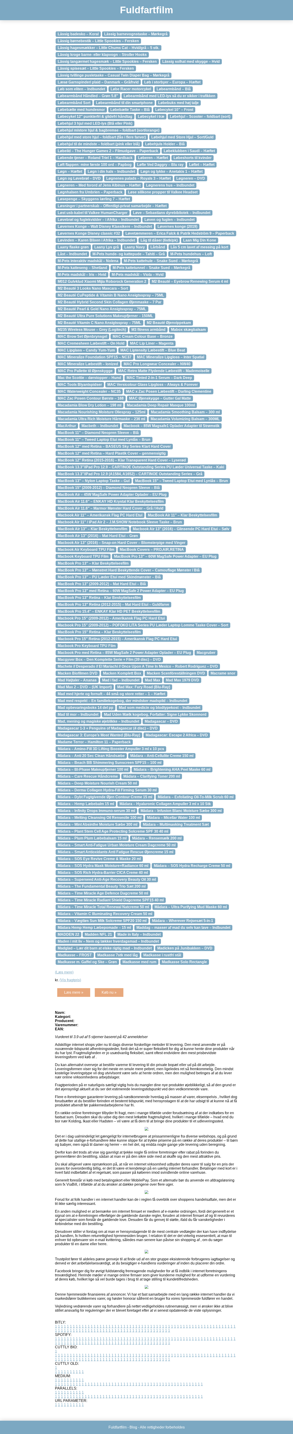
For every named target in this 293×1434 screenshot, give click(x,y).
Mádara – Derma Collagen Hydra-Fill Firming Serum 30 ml (107, 790)
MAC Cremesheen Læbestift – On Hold (91, 343)
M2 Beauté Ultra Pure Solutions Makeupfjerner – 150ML (105, 316)
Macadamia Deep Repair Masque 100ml (161, 405)
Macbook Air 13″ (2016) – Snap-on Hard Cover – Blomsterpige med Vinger (121, 543)
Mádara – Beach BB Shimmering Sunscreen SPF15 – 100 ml (109, 763)
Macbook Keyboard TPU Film (83, 556)
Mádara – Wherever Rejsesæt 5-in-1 (182, 921)
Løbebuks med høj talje (178, 103)
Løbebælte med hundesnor (81, 110)
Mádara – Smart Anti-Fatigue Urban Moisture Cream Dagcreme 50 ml (117, 845)
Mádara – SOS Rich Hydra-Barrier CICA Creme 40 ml (103, 873)
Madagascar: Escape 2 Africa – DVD (177, 735)
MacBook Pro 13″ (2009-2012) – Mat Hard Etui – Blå (102, 584)
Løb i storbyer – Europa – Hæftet (172, 82)
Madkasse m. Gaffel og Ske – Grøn (87, 962)
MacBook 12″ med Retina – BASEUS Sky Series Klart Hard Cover (114, 446)
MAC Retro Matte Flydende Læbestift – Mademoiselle (163, 371)
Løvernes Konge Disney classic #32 (89, 233)
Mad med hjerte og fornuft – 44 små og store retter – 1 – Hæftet (111, 694)
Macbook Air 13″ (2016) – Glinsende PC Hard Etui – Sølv (181, 529)
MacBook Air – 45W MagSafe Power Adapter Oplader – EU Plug (112, 494)
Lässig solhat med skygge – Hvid (191, 61)
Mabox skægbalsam (188, 330)
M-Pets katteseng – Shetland (82, 268)
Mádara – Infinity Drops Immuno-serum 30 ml (96, 811)
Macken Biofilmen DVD (78, 673)
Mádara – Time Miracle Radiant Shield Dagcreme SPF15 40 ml (111, 900)
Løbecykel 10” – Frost (174, 110)
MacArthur (67, 426)
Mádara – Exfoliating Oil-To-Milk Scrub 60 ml (195, 797)
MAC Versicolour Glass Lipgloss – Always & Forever (152, 385)
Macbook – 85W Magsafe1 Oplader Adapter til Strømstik (172, 426)
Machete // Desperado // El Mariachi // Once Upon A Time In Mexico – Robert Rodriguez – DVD (138, 666)
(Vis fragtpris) (70, 980)
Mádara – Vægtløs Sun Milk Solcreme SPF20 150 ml (102, 921)
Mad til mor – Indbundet (78, 714)
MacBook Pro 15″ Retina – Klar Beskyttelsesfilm (99, 632)
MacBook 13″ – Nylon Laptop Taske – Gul (94, 481)
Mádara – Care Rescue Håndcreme (88, 776)
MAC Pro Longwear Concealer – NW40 (157, 364)
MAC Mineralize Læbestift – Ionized (88, 364)
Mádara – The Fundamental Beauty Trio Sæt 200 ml (102, 886)
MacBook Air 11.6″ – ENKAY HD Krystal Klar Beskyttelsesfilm (111, 501)
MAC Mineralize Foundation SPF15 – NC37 (94, 357)
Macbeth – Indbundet (99, 426)
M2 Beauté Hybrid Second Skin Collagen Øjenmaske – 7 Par (109, 302)
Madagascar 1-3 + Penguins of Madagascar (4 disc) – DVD (108, 728)
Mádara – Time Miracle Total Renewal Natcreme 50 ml (103, 907)
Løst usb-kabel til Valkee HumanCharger (93, 213)
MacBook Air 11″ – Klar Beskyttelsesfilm (182, 515)
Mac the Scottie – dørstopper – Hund (89, 378)
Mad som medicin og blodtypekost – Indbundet (159, 708)
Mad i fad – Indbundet (120, 680)
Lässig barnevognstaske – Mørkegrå (136, 34)
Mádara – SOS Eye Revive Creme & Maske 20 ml (99, 859)
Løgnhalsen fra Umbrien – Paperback (90, 192)
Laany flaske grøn (73, 247)
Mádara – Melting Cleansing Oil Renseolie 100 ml (99, 818)
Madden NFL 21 (98, 934)
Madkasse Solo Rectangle (184, 962)
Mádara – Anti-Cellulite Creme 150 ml (161, 756)
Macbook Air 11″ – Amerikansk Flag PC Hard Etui (100, 515)
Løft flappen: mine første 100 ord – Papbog (95, 165)
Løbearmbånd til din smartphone (124, 103)
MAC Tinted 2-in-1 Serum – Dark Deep (159, 378)
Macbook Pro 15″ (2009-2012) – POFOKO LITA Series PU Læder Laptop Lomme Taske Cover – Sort (143, 625)
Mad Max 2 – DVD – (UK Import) (85, 687)
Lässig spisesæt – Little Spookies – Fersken (96, 68)
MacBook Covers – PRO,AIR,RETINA (152, 549)
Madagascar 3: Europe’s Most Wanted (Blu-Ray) (99, 735)
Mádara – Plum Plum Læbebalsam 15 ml (92, 838)
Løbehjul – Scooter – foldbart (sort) (200, 116)
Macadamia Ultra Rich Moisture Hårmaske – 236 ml (101, 419)
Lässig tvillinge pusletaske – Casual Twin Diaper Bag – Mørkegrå (113, 75)
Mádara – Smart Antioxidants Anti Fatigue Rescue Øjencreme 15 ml (115, 852)
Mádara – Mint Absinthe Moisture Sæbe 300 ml (97, 824)
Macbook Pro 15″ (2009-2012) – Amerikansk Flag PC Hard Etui (111, 618)
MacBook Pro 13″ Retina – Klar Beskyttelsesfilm (99, 598)
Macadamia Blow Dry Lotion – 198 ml (89, 405)
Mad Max (152, 680)
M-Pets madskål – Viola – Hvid (138, 275)
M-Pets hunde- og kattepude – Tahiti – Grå (128, 254)
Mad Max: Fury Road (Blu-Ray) (143, 687)
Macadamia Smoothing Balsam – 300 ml (185, 412)
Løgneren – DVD (190, 178)
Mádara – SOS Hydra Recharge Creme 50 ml (192, 866)
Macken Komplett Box (122, 673)
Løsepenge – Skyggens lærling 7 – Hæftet (94, 199)
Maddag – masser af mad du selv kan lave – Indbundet (183, 927)
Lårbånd (157, 247)
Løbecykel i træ (151, 116)
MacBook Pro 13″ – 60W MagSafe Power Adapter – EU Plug (165, 556)
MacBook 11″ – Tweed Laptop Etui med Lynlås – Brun (104, 439)
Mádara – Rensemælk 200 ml (157, 838)
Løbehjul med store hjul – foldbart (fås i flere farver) (102, 137)
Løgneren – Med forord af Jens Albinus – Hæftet (99, 185)
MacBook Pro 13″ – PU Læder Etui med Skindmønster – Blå (109, 577)
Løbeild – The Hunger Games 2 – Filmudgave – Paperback (108, 151)
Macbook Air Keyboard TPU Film (86, 549)
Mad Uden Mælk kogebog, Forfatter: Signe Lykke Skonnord (155, 714)
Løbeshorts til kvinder (193, 158)
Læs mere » (73, 992)
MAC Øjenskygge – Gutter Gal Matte (160, 398)
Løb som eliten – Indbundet (81, 89)
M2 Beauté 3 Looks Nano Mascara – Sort (93, 288)
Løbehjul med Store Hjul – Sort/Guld (182, 137)
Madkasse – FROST (75, 955)
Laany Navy (134, 247)
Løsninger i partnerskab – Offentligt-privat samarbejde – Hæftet (112, 206)
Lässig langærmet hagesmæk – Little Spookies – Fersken (107, 61)
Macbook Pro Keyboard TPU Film (87, 646)
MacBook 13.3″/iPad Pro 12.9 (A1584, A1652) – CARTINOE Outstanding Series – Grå (130, 474)
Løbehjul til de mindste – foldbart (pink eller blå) (99, 144)
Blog (133, 1427)
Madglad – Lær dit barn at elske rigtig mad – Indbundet (105, 948)
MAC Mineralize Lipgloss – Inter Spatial (170, 357)
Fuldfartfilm (146, 10)
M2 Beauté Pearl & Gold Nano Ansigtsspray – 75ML (102, 309)
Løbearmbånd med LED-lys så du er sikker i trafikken (169, 96)
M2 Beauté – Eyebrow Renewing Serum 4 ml (190, 281)
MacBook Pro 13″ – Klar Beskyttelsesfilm (93, 563)
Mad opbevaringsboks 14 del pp (85, 708)
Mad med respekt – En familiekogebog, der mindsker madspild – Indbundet (122, 701)
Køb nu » (109, 992)
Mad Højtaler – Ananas (77, 680)
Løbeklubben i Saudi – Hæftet (189, 151)
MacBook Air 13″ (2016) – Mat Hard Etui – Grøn (98, 536)
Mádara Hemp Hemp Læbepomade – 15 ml (94, 927)
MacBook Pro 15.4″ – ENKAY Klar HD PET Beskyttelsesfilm (109, 611)
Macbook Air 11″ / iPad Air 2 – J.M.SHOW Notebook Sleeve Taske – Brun (120, 522)
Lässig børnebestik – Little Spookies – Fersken (98, 41)
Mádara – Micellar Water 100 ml (173, 818)
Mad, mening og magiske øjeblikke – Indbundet (98, 721)
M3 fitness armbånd (148, 330)
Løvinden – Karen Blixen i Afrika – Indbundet (96, 240)
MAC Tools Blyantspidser (80, 385)
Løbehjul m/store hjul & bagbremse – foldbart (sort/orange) (108, 130)
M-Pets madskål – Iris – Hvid (82, 275)
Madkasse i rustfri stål (162, 955)
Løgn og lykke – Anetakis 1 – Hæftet (172, 171)
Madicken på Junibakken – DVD (184, 948)
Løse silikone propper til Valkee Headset (163, 192)
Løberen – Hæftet (153, 158)
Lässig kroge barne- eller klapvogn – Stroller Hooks (102, 55)
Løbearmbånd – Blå (174, 89)
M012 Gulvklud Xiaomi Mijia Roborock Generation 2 (102, 281)
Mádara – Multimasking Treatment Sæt (176, 824)
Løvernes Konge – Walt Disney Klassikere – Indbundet (105, 226)
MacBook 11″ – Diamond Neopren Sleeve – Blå (98, 433)
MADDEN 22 (68, 934)
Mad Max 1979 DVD (182, 680)
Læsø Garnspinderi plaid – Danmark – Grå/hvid (98, 82)
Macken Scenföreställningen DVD (176, 673)
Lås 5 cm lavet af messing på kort (199, 247)
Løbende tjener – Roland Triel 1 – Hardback (95, 158)
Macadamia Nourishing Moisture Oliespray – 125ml (101, 412)
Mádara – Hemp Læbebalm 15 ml (86, 804)
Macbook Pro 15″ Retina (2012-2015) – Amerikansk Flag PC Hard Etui (117, 639)
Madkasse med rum (139, 962)
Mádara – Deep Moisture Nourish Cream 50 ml (97, 783)
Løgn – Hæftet (70, 171)
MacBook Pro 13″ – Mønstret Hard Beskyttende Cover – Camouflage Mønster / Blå (129, 570)
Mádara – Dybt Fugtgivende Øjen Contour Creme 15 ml (105, 797)
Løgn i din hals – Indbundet (111, 171)
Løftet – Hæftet (201, 165)
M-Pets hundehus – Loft (191, 254)
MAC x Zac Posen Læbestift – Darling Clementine (168, 391)
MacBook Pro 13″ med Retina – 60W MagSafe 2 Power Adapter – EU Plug (121, 591)
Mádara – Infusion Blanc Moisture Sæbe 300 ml (181, 811)
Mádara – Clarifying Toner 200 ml (151, 776)
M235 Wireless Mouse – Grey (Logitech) (92, 330)
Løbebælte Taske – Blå (130, 110)
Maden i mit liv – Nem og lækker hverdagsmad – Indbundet (108, 941)
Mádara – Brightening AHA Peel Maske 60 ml (172, 769)
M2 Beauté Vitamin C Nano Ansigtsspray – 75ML (99, 323)
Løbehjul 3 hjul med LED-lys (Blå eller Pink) (95, 123)
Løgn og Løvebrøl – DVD (79, 178)
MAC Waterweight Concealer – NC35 (89, 391)
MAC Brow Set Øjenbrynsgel (82, 336)
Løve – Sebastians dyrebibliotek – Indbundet (171, 213)
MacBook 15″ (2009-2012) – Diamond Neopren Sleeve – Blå (109, 488)
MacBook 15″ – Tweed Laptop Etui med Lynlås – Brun (181, 481)
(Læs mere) (64, 972)
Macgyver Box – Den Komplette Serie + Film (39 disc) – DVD (109, 659)
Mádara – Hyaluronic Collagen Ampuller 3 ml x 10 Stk (165, 804)
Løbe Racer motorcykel (131, 89)
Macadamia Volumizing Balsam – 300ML (185, 419)
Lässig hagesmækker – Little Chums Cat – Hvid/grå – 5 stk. (108, 48)
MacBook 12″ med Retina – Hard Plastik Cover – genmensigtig (112, 453)
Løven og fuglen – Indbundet (169, 220)
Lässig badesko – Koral (78, 34)
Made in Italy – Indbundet (139, 934)
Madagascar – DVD (161, 721)
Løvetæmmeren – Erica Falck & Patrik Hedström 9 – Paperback (179, 233)
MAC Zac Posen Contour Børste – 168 (91, 398)
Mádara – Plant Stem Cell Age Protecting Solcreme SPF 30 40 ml (113, 831)
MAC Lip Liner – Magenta (152, 343)
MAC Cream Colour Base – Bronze (143, 336)
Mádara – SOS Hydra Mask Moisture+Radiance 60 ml (103, 866)
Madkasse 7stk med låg (117, 955)
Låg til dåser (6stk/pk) (159, 240)
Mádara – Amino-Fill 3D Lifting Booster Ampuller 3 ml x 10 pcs (111, 749)
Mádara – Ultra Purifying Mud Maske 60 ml (191, 907)
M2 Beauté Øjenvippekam (169, 323)
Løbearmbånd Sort (74, 103)
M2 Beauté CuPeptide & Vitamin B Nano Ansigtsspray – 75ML (111, 295)
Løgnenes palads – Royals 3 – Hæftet (138, 178)
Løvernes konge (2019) (177, 226)
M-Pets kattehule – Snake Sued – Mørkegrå (161, 261)
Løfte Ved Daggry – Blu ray (160, 165)
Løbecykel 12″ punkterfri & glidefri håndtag (95, 116)
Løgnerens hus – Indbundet (170, 185)
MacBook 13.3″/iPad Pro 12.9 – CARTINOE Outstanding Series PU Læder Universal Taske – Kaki (141, 467)
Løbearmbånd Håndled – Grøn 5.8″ (88, 96)
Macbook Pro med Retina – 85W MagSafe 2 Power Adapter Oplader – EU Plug (124, 653)
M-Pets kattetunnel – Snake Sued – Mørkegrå (151, 268)
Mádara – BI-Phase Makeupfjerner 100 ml (93, 769)
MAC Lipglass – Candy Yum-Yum (86, 350)
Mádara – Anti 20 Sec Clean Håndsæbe (91, 756)
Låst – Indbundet (72, 254)
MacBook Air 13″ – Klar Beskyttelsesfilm (92, 529)
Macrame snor (223, 673)
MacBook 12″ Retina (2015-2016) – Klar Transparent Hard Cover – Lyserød (122, 460)
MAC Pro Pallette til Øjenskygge (85, 371)
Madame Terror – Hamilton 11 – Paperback (94, 742)
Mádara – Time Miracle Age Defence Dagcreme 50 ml (103, 893)
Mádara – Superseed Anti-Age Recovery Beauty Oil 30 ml (107, 879)
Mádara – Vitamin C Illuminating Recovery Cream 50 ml (105, 914)
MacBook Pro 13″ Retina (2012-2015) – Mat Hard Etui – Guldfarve (113, 604)
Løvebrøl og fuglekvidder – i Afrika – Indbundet (98, 220)
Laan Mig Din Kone (199, 240)
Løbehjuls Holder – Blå (165, 144)
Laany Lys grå (106, 247)
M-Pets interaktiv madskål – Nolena (88, 261)
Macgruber (206, 653)
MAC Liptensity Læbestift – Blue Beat (152, 350)
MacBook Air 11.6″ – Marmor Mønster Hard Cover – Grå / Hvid (110, 508)
